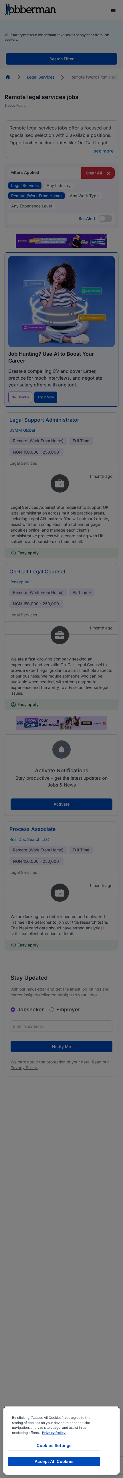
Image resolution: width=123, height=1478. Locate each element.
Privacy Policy (54, 1433)
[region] (61, 1440)
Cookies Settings (54, 1445)
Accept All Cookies (54, 1461)
